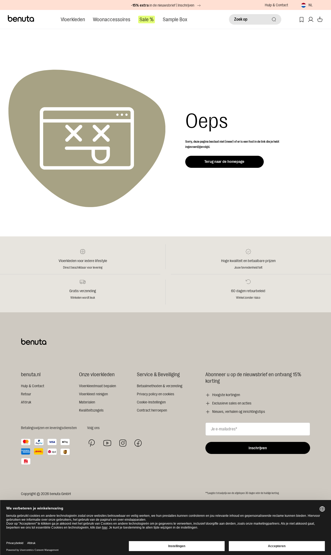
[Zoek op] (274, 19)
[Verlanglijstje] (301, 19)
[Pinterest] (91, 443)
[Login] (310, 19)
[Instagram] (122, 443)
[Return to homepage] (21, 18)
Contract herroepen (152, 410)
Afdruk (26, 402)
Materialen (87, 402)
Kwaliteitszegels (91, 410)
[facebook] (138, 443)
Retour (26, 394)
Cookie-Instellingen (151, 402)
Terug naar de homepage (224, 161)
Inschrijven (258, 448)
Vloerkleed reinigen (93, 394)
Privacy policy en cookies (155, 394)
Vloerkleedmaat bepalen (97, 386)
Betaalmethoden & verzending (159, 386)
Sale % (146, 19)
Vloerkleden (73, 19)
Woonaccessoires (111, 19)
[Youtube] (107, 443)
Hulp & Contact (276, 5)
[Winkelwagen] (320, 19)
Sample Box (175, 19)
